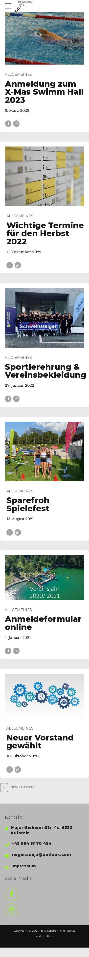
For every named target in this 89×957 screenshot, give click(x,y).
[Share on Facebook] (8, 123)
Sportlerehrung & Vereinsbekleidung (45, 371)
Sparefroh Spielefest (27, 504)
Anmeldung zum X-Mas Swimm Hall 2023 (44, 92)
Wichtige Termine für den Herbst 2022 (45, 233)
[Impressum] (6, 867)
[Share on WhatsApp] (16, 123)
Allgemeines (18, 74)
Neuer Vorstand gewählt (40, 742)
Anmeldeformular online (43, 623)
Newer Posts (22, 787)
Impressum (23, 866)
